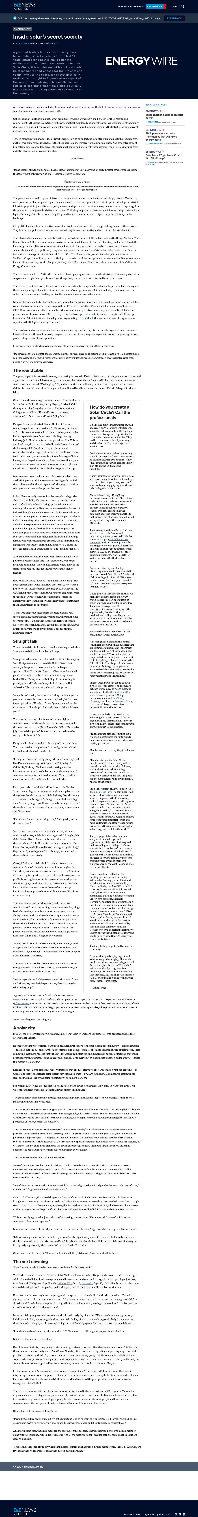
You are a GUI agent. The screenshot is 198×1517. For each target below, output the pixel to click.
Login (174, 6)
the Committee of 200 (117, 691)
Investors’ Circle (123, 701)
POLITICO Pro (132, 1514)
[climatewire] (156, 130)
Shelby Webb (153, 122)
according (109, 314)
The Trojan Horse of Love (111, 790)
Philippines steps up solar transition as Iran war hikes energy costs (161, 136)
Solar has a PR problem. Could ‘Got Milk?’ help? (163, 156)
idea (127, 1033)
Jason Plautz (153, 162)
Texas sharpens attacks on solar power (164, 116)
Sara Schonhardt (155, 144)
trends (84, 318)
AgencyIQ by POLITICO (157, 1514)
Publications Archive (129, 6)
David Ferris (23, 44)
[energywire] (155, 111)
